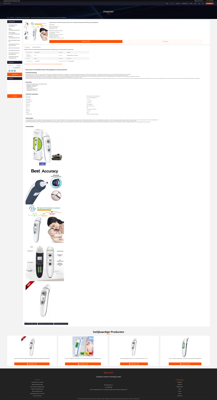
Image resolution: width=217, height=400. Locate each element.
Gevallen (179, 391)
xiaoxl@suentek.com (200, 0)
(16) (14, 53)
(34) (14, 29)
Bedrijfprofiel (179, 382)
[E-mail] (14, 71)
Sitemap (179, 393)
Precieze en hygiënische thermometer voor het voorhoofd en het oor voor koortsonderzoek (83, 358)
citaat (210, 3)
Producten (172, 3)
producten (12, 17)
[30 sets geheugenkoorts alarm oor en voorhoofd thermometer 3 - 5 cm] (134, 346)
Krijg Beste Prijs (86, 41)
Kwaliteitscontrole (180, 386)
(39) (13, 25)
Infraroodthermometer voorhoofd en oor (45, 323)
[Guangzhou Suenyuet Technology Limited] (7, 3)
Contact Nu (165, 41)
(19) (14, 45)
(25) (14, 33)
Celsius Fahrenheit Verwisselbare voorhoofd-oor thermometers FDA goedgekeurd (185, 358)
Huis (8, 17)
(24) (14, 37)
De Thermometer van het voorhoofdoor (22, 17)
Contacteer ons (185, 3)
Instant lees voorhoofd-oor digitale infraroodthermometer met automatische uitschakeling (32, 358)
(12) (14, 50)
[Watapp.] (12, 71)
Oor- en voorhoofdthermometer (30, 323)
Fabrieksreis (179, 384)
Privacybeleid (179, 395)
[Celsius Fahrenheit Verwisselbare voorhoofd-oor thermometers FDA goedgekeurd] (185, 346)
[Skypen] (9, 71)
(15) (14, 47)
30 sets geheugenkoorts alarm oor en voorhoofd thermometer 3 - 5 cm (134, 358)
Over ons (178, 3)
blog (195, 3)
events (191, 3)
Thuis (167, 3)
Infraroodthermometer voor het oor (61, 323)
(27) (14, 41)
